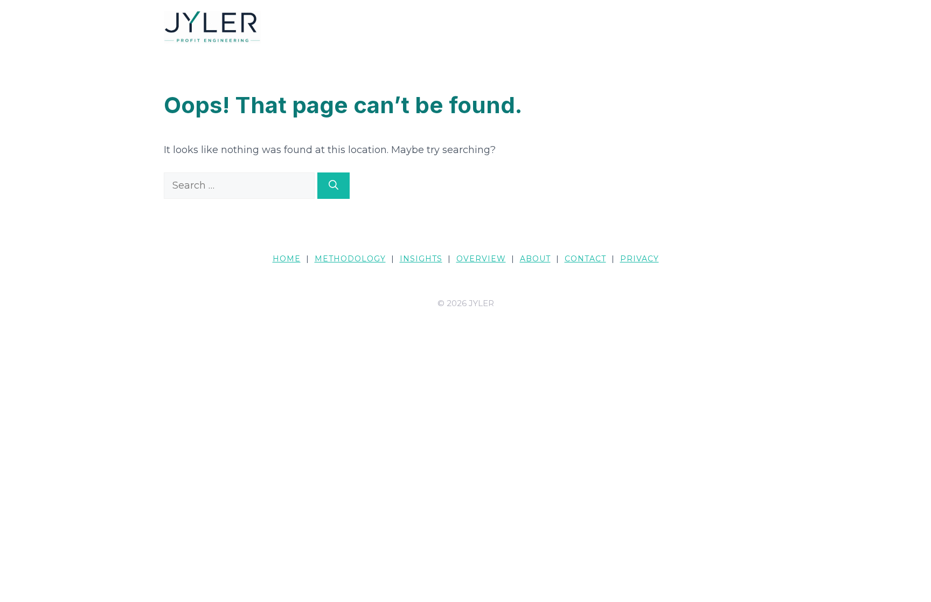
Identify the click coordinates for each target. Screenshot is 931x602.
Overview (481, 259)
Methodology (350, 259)
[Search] (333, 185)
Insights (421, 259)
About (535, 259)
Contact (585, 259)
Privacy (639, 259)
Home (287, 259)
